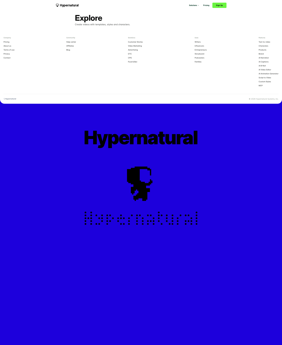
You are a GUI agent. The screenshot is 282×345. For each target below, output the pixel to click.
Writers (198, 42)
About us (7, 46)
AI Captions (264, 62)
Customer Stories (135, 42)
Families (198, 62)
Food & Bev (132, 62)
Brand (261, 54)
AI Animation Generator (268, 74)
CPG (130, 58)
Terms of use (9, 50)
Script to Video (265, 77)
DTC (130, 54)
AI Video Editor (265, 70)
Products (262, 50)
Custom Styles (265, 81)
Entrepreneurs (201, 50)
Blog (68, 50)
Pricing (206, 5)
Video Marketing (135, 46)
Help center (71, 42)
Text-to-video (264, 42)
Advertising (133, 50)
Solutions (193, 5)
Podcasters (199, 58)
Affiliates (70, 46)
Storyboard (199, 54)
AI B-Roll (262, 66)
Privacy (7, 54)
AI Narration (264, 58)
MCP (261, 85)
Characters (263, 46)
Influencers (199, 46)
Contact (7, 58)
